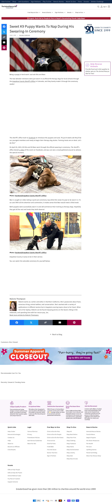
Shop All (69, 431)
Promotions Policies (33, 437)
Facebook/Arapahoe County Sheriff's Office (30, 196)
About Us (10, 443)
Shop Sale (70, 456)
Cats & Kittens (90, 434)
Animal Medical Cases (14, 475)
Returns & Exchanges (14, 434)
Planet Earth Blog (91, 453)
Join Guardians (23, 2)
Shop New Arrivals (72, 459)
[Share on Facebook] (4, 26)
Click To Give (5, 2)
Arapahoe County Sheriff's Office (23, 81)
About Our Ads (31, 443)
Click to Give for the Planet (55, 437)
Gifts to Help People (14, 469)
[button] (98, 7)
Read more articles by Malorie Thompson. (24, 315)
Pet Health (89, 443)
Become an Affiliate (14, 446)
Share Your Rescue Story (93, 456)
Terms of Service (32, 431)
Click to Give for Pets (53, 431)
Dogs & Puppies (91, 437)
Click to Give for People (54, 434)
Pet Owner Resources (92, 440)
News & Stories (58, 2)
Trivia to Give (51, 440)
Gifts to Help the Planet (15, 472)
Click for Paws (51, 443)
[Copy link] (4, 37)
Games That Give (52, 453)
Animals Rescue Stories (93, 431)
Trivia (80, 2)
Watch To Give (71, 2)
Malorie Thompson (24, 35)
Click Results (12, 449)
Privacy (29, 434)
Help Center (11, 431)
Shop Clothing (71, 440)
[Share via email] (4, 42)
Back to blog (57, 334)
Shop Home (70, 446)
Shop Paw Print (71, 437)
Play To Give (47, 2)
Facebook (32, 138)
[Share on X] (4, 31)
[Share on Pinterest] (4, 47)
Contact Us (11, 437)
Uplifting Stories (91, 449)
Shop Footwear (71, 443)
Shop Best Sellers (72, 434)
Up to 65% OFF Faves (79, 357)
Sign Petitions (36, 2)
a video (21, 150)
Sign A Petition (51, 456)
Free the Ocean (51, 449)
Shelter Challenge (97, 2)
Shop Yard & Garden (73, 449)
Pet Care (89, 446)
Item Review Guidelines (34, 440)
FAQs (9, 440)
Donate (86, 2)
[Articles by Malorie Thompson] (13, 305)
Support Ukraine (13, 482)
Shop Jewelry (71, 453)
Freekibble (50, 446)
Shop (14, 2)
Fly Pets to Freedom (14, 479)
